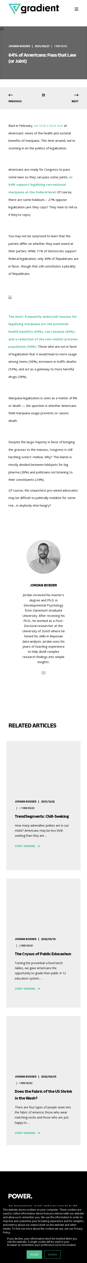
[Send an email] (43, 673)
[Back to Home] (33, 9)
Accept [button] (34, 1254)
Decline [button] (52, 1254)
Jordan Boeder (19, 46)
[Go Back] (43, 95)
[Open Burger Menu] (76, 9)
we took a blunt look (48, 125)
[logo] (20, 1196)
